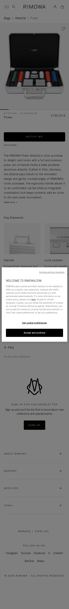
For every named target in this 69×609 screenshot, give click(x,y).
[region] (34, 304)
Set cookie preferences (34, 322)
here (33, 299)
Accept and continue (34, 332)
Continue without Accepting (51, 272)
